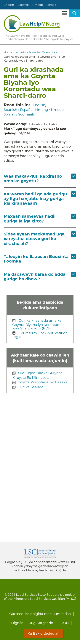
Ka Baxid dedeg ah (44, 633)
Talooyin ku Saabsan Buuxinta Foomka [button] (36, 259)
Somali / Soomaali (19, 114)
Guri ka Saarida (30, 387)
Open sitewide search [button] (74, 13)
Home (8, 52)
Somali (51, 4)
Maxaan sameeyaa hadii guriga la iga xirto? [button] (30, 218)
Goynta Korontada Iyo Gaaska (43, 382)
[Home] (32, 23)
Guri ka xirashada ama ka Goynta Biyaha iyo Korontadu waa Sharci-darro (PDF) (37, 324)
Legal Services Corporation (40, 553)
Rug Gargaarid (41, 623)
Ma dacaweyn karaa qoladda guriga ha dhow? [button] (34, 276)
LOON (63, 623)
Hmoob (37, 4)
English (9, 4)
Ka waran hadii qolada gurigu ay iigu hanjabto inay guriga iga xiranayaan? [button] (35, 199)
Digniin (17, 623)
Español (23, 4)
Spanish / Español (18, 110)
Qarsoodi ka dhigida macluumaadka (40, 614)
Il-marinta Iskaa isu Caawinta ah (37, 52)
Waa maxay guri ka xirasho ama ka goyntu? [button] (33, 178)
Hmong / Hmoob (49, 110)
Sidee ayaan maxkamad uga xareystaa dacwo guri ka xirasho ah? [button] (34, 239)
